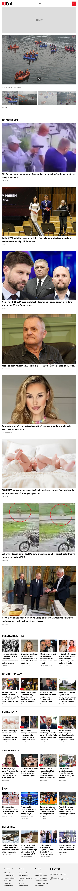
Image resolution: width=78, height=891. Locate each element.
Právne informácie (9, 873)
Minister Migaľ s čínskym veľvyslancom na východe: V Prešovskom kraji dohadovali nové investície (48, 696)
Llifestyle (8, 826)
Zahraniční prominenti (46, 665)
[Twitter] (58, 869)
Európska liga (43, 818)
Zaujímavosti (10, 750)
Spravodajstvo (38, 873)
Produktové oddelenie (41, 875)
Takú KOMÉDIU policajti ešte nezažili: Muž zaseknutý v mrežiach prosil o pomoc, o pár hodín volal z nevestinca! (29, 735)
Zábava (61, 854)
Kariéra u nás (7, 880)
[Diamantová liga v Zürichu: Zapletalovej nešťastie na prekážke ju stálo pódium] (10, 798)
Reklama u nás (23, 873)
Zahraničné (9, 712)
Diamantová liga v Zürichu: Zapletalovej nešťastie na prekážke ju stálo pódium (10, 810)
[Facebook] (51, 869)
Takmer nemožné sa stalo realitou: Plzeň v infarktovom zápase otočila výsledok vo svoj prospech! (48, 811)
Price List (21, 883)
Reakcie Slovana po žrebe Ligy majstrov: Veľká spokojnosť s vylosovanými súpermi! (67, 810)
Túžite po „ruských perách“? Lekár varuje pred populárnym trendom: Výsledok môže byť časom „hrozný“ (10, 773)
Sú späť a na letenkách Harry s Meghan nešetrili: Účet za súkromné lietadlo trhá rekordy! (48, 658)
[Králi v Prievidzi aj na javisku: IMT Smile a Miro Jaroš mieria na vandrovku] (67, 836)
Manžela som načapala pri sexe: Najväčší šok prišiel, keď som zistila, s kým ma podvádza (10, 848)
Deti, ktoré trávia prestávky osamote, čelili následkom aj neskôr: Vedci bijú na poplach (66, 773)
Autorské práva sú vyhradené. (58, 874)
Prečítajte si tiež (13, 635)
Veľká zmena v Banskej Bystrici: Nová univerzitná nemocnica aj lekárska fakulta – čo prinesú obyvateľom (67, 696)
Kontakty (38, 869)
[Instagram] (55, 869)
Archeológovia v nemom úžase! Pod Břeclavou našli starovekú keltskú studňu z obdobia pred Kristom (48, 773)
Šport (6, 788)
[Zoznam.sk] (55, 879)
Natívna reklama (23, 886)
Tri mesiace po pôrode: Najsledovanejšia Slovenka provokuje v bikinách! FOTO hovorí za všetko (29, 658)
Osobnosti (4, 665)
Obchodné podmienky (25, 878)
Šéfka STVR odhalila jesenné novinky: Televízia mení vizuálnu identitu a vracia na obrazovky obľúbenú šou (28, 696)
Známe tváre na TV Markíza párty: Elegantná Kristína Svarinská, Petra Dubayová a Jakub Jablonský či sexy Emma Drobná (47, 849)
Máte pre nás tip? (39, 886)
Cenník (21, 880)
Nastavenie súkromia (9, 878)
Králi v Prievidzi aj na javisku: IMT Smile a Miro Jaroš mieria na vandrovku (67, 848)
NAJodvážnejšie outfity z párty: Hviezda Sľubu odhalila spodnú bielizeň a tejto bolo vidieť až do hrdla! (67, 658)
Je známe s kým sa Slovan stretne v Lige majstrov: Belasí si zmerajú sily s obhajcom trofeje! (28, 811)
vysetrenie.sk (24, 778)
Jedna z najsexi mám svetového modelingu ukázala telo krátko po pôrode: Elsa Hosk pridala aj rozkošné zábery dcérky (29, 849)
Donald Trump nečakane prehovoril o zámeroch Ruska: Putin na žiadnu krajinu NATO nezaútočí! (48, 735)
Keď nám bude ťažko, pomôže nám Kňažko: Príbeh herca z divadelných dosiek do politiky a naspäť (10, 658)
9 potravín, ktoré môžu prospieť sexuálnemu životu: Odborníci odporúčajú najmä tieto (29, 772)
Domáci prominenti (26, 665)
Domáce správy (12, 674)
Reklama (22, 869)
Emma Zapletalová (7, 816)
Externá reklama (23, 875)
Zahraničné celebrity (26, 856)
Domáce (4, 703)
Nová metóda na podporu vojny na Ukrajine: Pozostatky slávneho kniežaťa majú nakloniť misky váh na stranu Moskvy (67, 735)
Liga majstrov (24, 818)
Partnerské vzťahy (6, 854)
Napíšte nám (7, 883)
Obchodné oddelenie (41, 878)
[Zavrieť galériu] (74, 4)
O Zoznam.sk (8, 869)
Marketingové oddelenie (41, 883)
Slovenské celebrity (45, 856)
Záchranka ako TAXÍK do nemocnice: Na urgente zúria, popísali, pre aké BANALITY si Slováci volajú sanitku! (10, 696)
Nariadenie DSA (8, 886)
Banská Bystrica (63, 703)
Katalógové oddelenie (41, 880)
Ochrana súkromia (9, 875)
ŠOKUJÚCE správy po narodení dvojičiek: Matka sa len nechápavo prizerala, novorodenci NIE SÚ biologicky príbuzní (9, 735)
